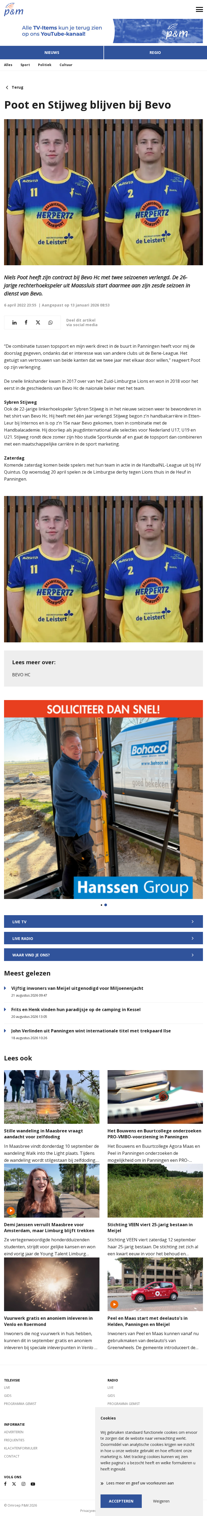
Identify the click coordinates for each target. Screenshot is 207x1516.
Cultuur (66, 65)
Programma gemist (20, 1403)
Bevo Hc (21, 675)
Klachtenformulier (20, 1448)
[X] (14, 1484)
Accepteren (121, 1501)
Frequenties (14, 1440)
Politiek (44, 65)
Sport (25, 65)
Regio (155, 52)
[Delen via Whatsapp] (50, 322)
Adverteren (13, 1432)
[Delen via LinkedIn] (14, 322)
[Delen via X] (38, 322)
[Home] (51, 9)
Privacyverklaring (93, 1510)
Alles (8, 65)
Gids (7, 1395)
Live (7, 1387)
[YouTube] (33, 1484)
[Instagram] (23, 1484)
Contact (11, 1456)
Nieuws (51, 52)
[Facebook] (5, 1484)
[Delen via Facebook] (26, 322)
